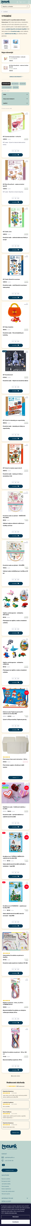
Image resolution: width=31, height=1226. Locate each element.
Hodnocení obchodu (16, 1082)
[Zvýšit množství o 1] (18, 150)
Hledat (27, 6)
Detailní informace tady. (11, 1213)
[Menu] (29, 2)
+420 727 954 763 (9, 1160)
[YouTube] (3, 1164)
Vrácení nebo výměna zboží (8, 1191)
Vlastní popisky (5, 1186)
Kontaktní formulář (10, 1170)
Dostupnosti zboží (6, 1181)
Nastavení (16, 1216)
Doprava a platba (6, 1178)
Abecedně (15, 87)
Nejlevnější (15, 83)
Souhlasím (15, 1222)
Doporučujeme (6, 83)
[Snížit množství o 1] (12, 150)
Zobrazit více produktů (15, 76)
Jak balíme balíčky (6, 1183)
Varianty (15, 777)
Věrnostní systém (6, 1193)
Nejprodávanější (6, 87)
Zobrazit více (15, 1132)
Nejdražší (22, 83)
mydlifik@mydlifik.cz (9, 1157)
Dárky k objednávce (6, 1188)
